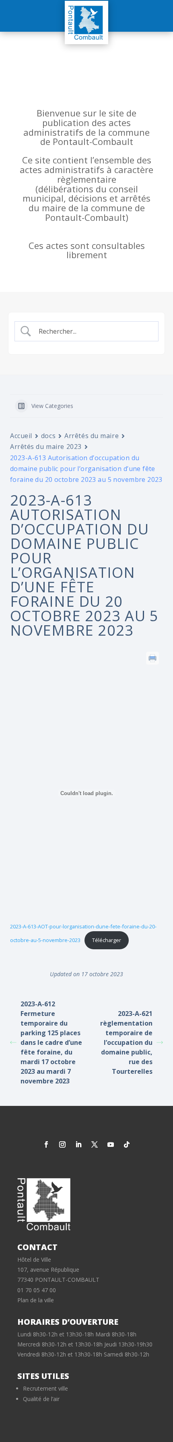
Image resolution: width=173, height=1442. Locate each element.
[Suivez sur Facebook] (46, 1144)
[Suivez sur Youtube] (110, 1144)
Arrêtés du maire (91, 435)
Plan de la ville (35, 1300)
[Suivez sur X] (94, 1144)
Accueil (21, 435)
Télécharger (106, 940)
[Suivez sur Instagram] (62, 1144)
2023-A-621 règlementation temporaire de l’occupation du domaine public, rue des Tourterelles (126, 1042)
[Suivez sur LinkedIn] (78, 1144)
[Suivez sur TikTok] (126, 1144)
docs (48, 435)
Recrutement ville (45, 1388)
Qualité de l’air (41, 1399)
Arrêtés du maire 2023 (46, 446)
